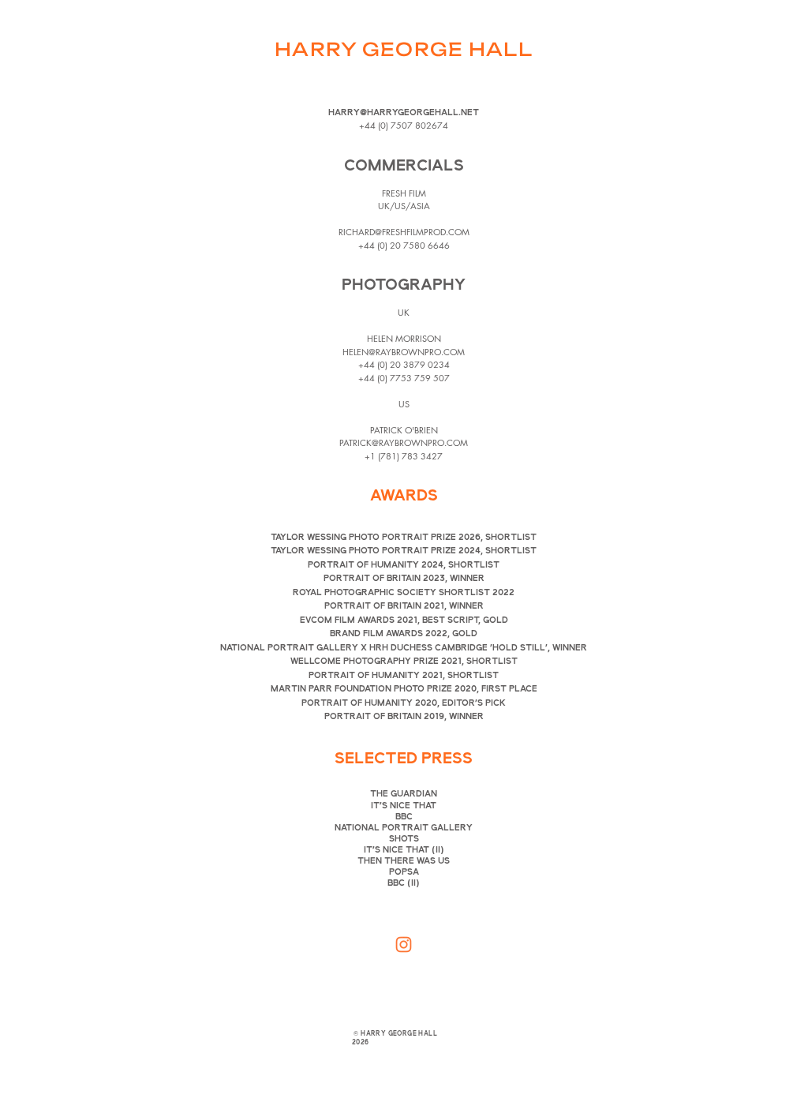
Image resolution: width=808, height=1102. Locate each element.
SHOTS (404, 839)
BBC (404, 817)
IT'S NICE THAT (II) (404, 850)
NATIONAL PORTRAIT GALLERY (404, 828)
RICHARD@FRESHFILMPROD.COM (404, 232)
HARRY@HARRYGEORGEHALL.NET (403, 112)
